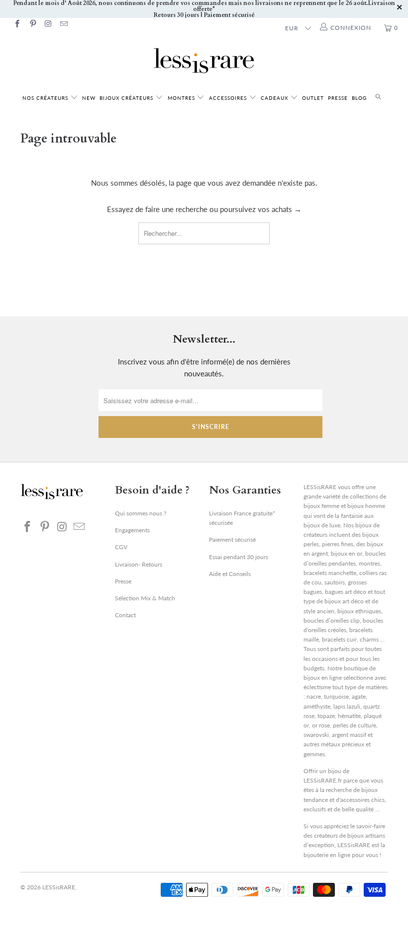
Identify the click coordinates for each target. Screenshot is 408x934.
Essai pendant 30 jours (238, 557)
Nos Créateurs (45, 98)
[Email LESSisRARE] (63, 24)
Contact (125, 615)
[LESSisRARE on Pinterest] (32, 24)
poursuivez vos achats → (261, 209)
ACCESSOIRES (229, 98)
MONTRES (182, 98)
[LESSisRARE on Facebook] (16, 24)
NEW (89, 98)
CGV (121, 547)
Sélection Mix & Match (145, 598)
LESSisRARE (58, 887)
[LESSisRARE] (204, 60)
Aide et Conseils (230, 573)
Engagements (132, 530)
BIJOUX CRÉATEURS (127, 98)
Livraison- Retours (138, 564)
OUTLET (313, 98)
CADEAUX (274, 98)
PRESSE (338, 98)
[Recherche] (378, 97)
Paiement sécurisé (232, 539)
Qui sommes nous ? (140, 513)
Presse (123, 581)
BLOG (359, 98)
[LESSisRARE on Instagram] (48, 24)
